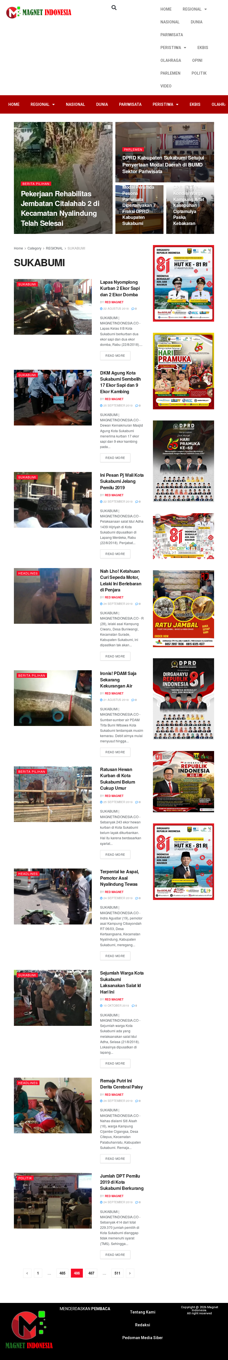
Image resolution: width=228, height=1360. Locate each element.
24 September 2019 (118, 604)
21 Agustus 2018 (116, 700)
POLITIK (199, 73)
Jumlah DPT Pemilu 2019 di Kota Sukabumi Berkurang (121, 1182)
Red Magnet (114, 302)
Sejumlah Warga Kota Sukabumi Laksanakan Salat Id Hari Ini (122, 982)
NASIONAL (170, 22)
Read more (115, 355)
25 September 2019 (118, 405)
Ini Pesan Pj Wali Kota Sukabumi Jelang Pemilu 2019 (122, 481)
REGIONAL (192, 9)
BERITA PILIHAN (36, 184)
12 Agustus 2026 (138, 182)
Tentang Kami (142, 1312)
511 (117, 1273)
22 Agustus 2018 (116, 308)
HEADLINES (28, 573)
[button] (113, 7)
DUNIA (196, 22)
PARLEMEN (170, 73)
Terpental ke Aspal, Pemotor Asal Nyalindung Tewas (119, 877)
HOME (166, 9)
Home (18, 248)
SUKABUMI (76, 248)
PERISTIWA (170, 47)
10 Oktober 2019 (116, 1005)
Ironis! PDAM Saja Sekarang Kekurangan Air (118, 679)
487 (91, 1273)
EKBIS (202, 47)
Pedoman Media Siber (142, 1337)
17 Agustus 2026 (62, 234)
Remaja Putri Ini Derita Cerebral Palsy (121, 1083)
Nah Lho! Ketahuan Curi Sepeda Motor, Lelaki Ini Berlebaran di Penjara (120, 580)
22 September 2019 (118, 501)
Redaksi (142, 1325)
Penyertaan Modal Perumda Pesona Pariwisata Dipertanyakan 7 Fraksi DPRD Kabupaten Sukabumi (138, 202)
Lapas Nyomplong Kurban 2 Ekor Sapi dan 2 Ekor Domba (120, 288)
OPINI (197, 60)
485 (62, 1273)
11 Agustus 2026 (138, 234)
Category (34, 248)
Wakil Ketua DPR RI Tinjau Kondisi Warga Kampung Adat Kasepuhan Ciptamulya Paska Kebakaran (188, 202)
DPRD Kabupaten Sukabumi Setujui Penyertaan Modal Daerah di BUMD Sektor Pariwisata (163, 164)
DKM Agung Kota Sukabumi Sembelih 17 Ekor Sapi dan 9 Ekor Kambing (120, 382)
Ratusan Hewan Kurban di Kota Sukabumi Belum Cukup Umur (117, 778)
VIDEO (166, 86)
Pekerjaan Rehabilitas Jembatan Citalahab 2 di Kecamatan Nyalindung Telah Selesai (60, 208)
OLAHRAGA (170, 60)
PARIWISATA (171, 35)
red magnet (35, 234)
